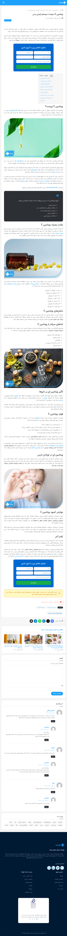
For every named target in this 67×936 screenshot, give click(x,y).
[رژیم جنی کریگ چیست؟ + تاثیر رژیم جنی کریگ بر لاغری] (33, 639)
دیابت (10, 822)
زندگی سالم (55, 10)
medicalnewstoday (52, 607)
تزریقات (30, 889)
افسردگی (60, 822)
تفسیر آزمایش (28, 882)
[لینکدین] (44, 621)
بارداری (54, 822)
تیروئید (29, 822)
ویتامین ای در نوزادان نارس (46, 95)
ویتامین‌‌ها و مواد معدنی (55, 613)
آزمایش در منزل (28, 879)
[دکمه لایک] (61, 602)
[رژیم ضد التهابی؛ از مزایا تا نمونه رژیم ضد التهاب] (13, 639)
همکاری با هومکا (59, 879)
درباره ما (61, 886)
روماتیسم (60, 825)
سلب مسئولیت (28, 892)
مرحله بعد (33, 67)
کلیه (16, 825)
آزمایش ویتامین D (18, 556)
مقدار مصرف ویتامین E (45, 81)
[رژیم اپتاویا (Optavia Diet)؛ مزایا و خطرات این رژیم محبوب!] (54, 639)
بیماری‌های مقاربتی (37, 822)
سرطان (36, 825)
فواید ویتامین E (44, 92)
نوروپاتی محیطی (44, 181)
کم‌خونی (11, 825)
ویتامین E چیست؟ (44, 78)
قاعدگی (30, 825)
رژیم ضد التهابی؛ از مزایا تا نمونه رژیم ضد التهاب (13, 647)
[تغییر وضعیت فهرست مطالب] (50, 75)
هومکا (61, 876)
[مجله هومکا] (62, 2)
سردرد (41, 825)
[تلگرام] (35, 621)
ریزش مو (47, 825)
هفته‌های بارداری (23, 825)
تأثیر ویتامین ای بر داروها (46, 89)
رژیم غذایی (53, 825)
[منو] (3, 3)
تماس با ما (60, 889)
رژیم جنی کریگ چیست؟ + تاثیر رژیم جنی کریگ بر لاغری (33, 647)
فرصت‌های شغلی (59, 882)
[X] (48, 621)
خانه (61, 10)
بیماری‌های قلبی (47, 822)
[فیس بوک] (52, 621)
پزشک (30, 886)
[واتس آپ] (39, 621)
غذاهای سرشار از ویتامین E (46, 87)
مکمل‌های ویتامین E (45, 84)
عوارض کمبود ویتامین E (46, 98)
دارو (15, 822)
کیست (6, 825)
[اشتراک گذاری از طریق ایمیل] (31, 621)
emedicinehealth (40, 607)
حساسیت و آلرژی (22, 822)
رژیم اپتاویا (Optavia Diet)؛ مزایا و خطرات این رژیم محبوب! (55, 647)
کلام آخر (42, 101)
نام (62, 686)
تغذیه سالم (48, 10)
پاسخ (53, 721)
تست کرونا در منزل (27, 876)
